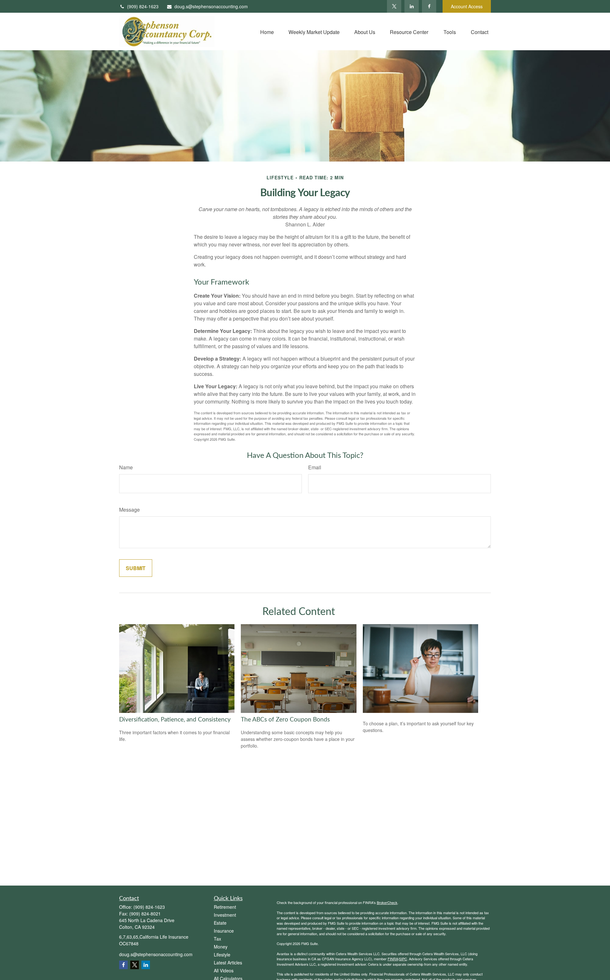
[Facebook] (429, 6)
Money (220, 946)
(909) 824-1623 (143, 6)
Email (314, 467)
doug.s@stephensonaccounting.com (211, 6)
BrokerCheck (387, 902)
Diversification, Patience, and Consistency (175, 720)
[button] (267, 31)
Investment (225, 915)
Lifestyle (222, 954)
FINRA (393, 958)
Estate (220, 923)
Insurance (224, 931)
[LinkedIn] (411, 6)
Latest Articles (228, 962)
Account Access (467, 6)
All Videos (224, 970)
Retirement (225, 907)
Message (129, 509)
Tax (217, 938)
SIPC (403, 958)
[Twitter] (394, 6)
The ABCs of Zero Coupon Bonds (285, 720)
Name (126, 467)
